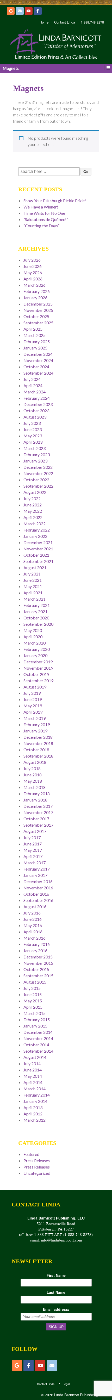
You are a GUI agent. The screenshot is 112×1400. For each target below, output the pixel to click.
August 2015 (34, 981)
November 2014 (38, 1038)
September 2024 (38, 372)
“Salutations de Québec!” (45, 219)
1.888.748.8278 (92, 22)
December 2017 (38, 806)
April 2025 (32, 328)
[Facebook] (38, 11)
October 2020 (36, 617)
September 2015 (38, 975)
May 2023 (32, 435)
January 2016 (35, 950)
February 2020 (36, 649)
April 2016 (32, 931)
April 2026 (32, 278)
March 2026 (34, 285)
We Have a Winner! (40, 206)
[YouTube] (29, 11)
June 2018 (32, 774)
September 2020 (38, 624)
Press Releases (36, 1160)
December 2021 (38, 542)
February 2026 (36, 291)
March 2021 (34, 598)
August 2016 (34, 906)
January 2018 (35, 799)
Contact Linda (64, 22)
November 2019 (38, 667)
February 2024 (36, 398)
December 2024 (38, 354)
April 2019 (32, 711)
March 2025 (34, 335)
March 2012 (34, 1119)
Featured (31, 1154)
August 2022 (34, 492)
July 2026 (32, 259)
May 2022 (32, 511)
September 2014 (38, 1050)
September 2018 (38, 755)
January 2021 (35, 611)
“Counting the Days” (41, 225)
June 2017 (32, 843)
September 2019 (38, 680)
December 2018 (38, 737)
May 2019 (32, 705)
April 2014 (32, 1082)
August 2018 (34, 762)
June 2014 (32, 1069)
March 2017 (34, 862)
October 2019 (36, 674)
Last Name (56, 1292)
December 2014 (38, 1032)
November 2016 (38, 887)
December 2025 (38, 303)
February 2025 (36, 341)
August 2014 (34, 1057)
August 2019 (34, 686)
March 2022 (34, 523)
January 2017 (35, 875)
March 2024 (34, 391)
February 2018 (36, 793)
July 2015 (32, 988)
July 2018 (32, 768)
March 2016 (34, 937)
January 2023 (35, 460)
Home (44, 22)
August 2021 (34, 567)
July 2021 (32, 573)
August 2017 (34, 831)
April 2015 (32, 1006)
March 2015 (34, 1013)
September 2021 (38, 561)
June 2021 (32, 580)
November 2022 (38, 473)
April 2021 (32, 592)
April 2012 (32, 1113)
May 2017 (32, 850)
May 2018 (32, 780)
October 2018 (36, 749)
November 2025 (38, 310)
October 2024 (36, 366)
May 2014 (32, 1076)
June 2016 (32, 919)
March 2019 (34, 718)
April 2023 (32, 441)
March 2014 (34, 1088)
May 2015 (32, 1000)
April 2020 (32, 636)
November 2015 (38, 963)
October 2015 (36, 969)
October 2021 (36, 554)
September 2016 (38, 900)
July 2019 (32, 693)
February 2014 (36, 1094)
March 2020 (34, 642)
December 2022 (38, 467)
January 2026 (35, 297)
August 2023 (34, 416)
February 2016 (36, 944)
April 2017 (32, 856)
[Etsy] (11, 11)
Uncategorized (36, 1173)
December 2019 (38, 661)
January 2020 (35, 655)
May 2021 (32, 586)
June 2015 (32, 994)
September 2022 (38, 485)
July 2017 (32, 837)
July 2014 (32, 1063)
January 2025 (35, 347)
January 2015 (35, 1025)
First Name (56, 1275)
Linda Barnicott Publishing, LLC (79, 1394)
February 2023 (36, 454)
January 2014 (35, 1101)
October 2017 (36, 818)
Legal (66, 1384)
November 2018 (38, 743)
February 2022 (36, 529)
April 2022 (32, 517)
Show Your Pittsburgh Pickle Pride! (54, 200)
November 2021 (38, 548)
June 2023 (32, 429)
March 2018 (34, 787)
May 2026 (32, 272)
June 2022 (32, 504)
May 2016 (32, 925)
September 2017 (38, 824)
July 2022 (32, 498)
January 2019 (35, 730)
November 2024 (38, 360)
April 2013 (32, 1107)
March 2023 (34, 448)
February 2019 (36, 724)
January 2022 (35, 536)
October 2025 (36, 316)
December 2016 (38, 881)
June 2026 (32, 266)
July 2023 (32, 423)
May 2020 (32, 630)
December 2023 (38, 404)
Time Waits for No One (44, 213)
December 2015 (38, 956)
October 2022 (36, 479)
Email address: (56, 1309)
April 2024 (32, 385)
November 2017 (38, 812)
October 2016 (36, 893)
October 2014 (36, 1044)
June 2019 (32, 699)
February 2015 (36, 1019)
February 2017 (36, 868)
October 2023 (36, 410)
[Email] (20, 11)
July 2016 (32, 912)
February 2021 (36, 605)
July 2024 (32, 379)
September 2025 (38, 322)
